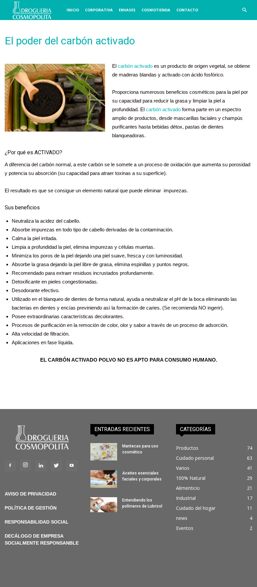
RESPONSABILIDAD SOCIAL (37, 522)
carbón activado (135, 66)
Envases (127, 9)
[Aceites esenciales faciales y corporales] (103, 479)
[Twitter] (56, 465)
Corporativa (99, 9)
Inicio (73, 9)
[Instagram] (25, 465)
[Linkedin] (40, 465)
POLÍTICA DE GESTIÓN (31, 508)
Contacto (187, 9)
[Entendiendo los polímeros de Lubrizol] (103, 504)
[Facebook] (10, 465)
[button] (244, 10)
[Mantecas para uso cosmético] (103, 451)
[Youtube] (71, 465)
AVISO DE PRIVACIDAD (30, 494)
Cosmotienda (156, 9)
